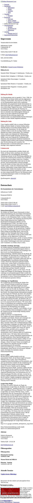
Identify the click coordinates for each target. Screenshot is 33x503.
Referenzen (11, 30)
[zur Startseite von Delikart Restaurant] (8, 1)
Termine (10, 27)
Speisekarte (7, 6)
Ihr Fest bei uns (12, 28)
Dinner (10, 9)
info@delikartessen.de (11, 55)
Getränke (10, 11)
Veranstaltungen (8, 25)
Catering (6, 32)
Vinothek (6, 14)
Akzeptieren (3, 500)
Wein (9, 12)
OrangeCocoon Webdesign (15, 67)
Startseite (6, 4)
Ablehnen (9, 500)
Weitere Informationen (6, 502)
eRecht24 (13, 178)
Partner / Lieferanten (13, 22)
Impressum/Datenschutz (11, 35)
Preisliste (10, 15)
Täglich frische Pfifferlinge (8, 474)
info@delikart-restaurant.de (12, 206)
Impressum (16, 502)
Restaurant (7, 17)
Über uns (10, 19)
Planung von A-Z (12, 33)
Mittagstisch (11, 7)
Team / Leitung (12, 20)
